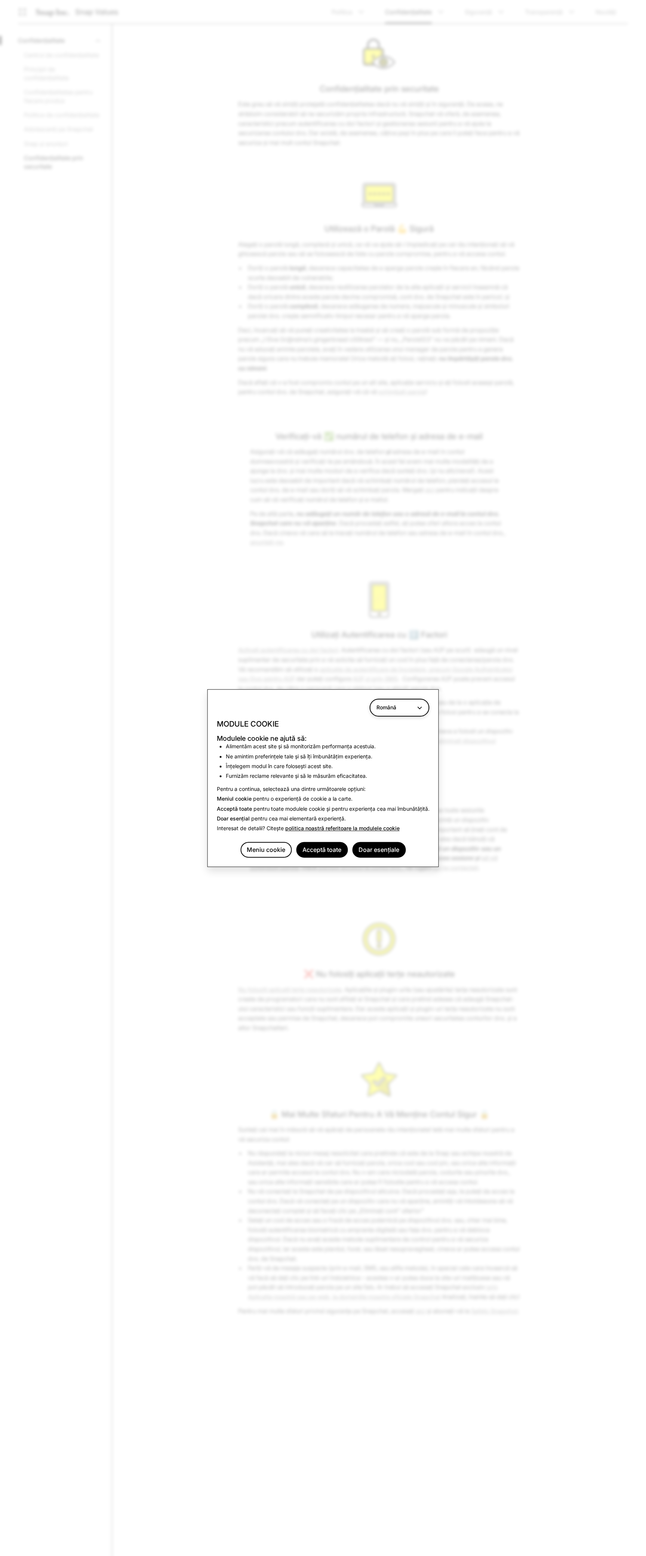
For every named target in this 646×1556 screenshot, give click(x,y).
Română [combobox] (386, 707)
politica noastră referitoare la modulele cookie (342, 828)
